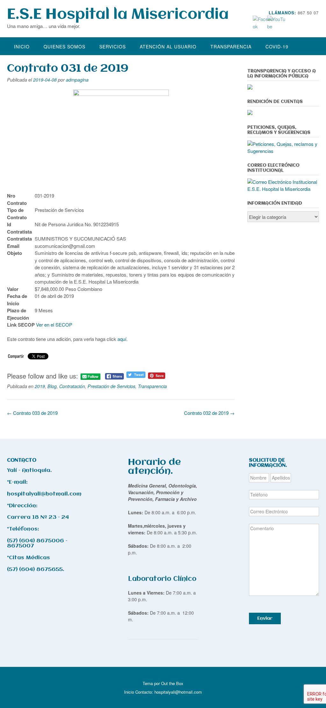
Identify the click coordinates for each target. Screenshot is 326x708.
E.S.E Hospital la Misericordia (118, 14)
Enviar (265, 618)
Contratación (72, 386)
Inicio (22, 46)
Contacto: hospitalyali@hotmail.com (168, 692)
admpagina (77, 79)
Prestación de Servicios (111, 386)
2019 (40, 386)
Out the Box (172, 683)
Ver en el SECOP (55, 324)
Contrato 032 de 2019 (209, 412)
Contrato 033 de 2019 (32, 412)
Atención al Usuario (168, 46)
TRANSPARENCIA (231, 46)
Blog (52, 386)
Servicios (112, 46)
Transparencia (152, 386)
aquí (121, 339)
